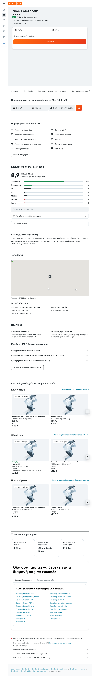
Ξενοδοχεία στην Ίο (23, 612)
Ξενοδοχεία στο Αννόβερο (25, 600)
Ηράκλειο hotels (56, 615)
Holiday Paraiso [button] (56, 417)
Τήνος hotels (54, 619)
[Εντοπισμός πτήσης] (4, 30)
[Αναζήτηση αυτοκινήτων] (4, 19)
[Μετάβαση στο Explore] (4, 26)
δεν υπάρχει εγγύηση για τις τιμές (60, 643)
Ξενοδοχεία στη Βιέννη (24, 609)
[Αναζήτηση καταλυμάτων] (4, 15)
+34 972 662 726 (19, 23)
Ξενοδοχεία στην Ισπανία (59, 669)
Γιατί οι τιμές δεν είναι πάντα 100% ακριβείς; (31, 657)
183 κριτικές (32, 17)
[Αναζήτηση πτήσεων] (4, 10)
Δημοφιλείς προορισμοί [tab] (24, 580)
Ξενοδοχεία (26, 669)
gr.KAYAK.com (15, 669)
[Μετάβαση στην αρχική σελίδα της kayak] (15, 3)
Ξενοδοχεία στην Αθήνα (25, 603)
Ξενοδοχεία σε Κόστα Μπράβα (21, 671)
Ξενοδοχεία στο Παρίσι (58, 606)
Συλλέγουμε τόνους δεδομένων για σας (30, 653)
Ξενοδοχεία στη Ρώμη (58, 609)
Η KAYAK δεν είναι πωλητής (24, 649)
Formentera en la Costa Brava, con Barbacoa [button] (28, 417)
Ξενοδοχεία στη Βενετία (25, 594)
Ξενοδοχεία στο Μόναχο (25, 606)
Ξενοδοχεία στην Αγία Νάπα (60, 597)
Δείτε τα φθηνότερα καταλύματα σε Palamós (71, 435)
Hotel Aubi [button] (16, 464)
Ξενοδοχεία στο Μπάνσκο (60, 594)
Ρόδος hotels (20, 619)
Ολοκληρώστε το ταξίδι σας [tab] (47, 580)
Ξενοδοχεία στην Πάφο (58, 600)
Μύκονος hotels (56, 612)
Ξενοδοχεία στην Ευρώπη (40, 669)
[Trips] (4, 37)
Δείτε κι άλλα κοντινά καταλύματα (75, 389)
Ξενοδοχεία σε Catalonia (77, 669)
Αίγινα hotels (20, 622)
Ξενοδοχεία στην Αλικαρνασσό (27, 597)
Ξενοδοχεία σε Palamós (40, 671)
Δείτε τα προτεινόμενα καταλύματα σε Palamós (70, 480)
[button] (3, 3)
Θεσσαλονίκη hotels (23, 615)
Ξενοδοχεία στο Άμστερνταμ (61, 603)
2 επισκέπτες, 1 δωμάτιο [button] (24, 36)
